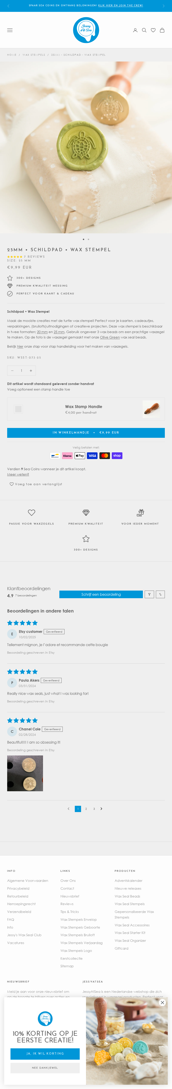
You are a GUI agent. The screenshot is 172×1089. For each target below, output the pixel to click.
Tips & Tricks (69, 912)
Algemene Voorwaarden (27, 880)
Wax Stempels (34, 54)
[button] (25, 773)
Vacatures (15, 943)
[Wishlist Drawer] (153, 30)
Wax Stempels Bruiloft (77, 935)
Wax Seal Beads (127, 896)
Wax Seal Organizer (130, 940)
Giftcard (121, 948)
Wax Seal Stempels (130, 904)
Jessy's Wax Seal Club (24, 935)
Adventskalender (128, 880)
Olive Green (110, 337)
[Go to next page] (102, 809)
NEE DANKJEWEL (45, 1068)
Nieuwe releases (128, 888)
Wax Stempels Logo (76, 951)
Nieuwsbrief (69, 896)
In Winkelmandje (86, 432)
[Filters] (149, 594)
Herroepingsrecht (21, 904)
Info (10, 927)
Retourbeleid (17, 896)
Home (12, 54)
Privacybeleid (18, 888)
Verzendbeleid (19, 912)
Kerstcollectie (71, 958)
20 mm (42, 332)
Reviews (66, 904)
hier (20, 346)
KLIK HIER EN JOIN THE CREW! (120, 5)
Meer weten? (18, 474)
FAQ (10, 919)
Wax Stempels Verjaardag (81, 943)
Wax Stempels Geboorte (80, 927)
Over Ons (68, 880)
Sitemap (67, 966)
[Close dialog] (162, 1002)
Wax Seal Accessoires (132, 925)
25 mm (59, 332)
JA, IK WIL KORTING (45, 1053)
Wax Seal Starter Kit (130, 933)
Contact (67, 888)
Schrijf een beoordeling (101, 594)
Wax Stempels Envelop (78, 919)
